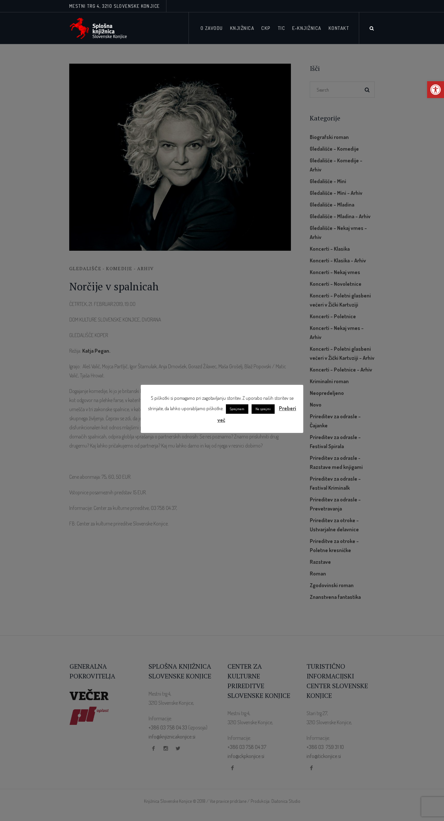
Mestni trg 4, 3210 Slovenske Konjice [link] (114, 6)
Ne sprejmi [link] (263, 409)
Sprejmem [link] (237, 409)
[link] (435, 89)
